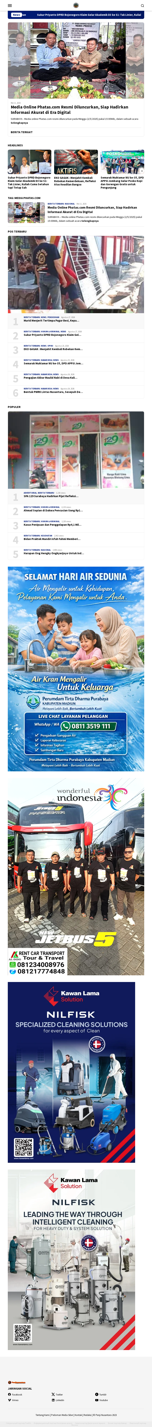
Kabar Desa (46, 360)
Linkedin (60, 1400)
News (44, 317)
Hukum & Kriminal (50, 331)
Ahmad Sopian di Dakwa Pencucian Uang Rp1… (53, 510)
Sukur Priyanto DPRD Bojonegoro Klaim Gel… (52, 335)
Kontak (78, 1415)
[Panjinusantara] (76, 5)
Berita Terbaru (56, 203)
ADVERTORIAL (30, 493)
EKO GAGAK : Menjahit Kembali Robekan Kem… (53, 349)
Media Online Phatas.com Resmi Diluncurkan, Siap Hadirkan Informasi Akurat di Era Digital (69, 109)
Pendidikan (53, 317)
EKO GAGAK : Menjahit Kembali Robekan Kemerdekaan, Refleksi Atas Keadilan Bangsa (28, 181)
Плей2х (28, 1423)
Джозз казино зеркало (96, 1423)
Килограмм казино (64, 1423)
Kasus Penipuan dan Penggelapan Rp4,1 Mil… (52, 524)
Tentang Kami (42, 1415)
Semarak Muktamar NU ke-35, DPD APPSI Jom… (53, 363)
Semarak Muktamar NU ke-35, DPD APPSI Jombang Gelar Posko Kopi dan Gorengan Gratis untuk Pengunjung (75, 182)
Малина (74, 1425)
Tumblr (102, 1394)
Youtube (103, 1400)
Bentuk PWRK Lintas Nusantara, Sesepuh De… (53, 392)
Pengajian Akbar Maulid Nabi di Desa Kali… (50, 377)
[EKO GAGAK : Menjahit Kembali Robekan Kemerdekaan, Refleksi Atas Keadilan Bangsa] (29, 162)
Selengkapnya (19, 122)
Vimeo (15, 1400)
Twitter (59, 1394)
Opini (50, 346)
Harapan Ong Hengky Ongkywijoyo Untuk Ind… (54, 553)
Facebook (17, 1394)
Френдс (124, 1423)
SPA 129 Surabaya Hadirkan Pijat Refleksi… (51, 496)
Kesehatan (46, 535)
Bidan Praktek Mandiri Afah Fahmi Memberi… (52, 539)
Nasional (70, 203)
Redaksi (87, 1415)
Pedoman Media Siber (62, 1415)
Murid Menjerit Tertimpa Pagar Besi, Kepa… (51, 320)
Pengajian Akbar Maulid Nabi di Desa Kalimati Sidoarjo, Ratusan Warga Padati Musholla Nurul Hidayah (121, 182)
